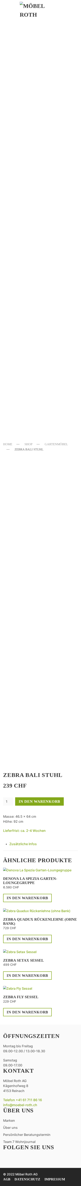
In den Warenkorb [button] (27, 898)
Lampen (21, 105)
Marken (22, 392)
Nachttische (29, 251)
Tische (20, 197)
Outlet (21, 379)
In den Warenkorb (39, 801)
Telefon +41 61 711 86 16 (22, 1100)
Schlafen (24, 210)
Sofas (18, 44)
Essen (18, 156)
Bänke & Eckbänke (37, 174)
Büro (18, 136)
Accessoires (28, 144)
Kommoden (26, 228)
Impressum (54, 1179)
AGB (6, 1179)
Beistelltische (32, 74)
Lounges (23, 320)
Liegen (21, 335)
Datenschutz (27, 1179)
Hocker (22, 327)
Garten (21, 294)
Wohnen (22, 34)
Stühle (21, 190)
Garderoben (28, 97)
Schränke (25, 259)
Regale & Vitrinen (37, 113)
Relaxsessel (28, 52)
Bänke (20, 304)
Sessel (20, 90)
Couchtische (29, 82)
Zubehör (23, 366)
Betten (21, 221)
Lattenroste (29, 236)
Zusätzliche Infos (23, 844)
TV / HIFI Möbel (31, 121)
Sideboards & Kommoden (29, 64)
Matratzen (26, 244)
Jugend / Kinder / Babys (34, 271)
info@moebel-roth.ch (20, 1105)
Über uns (23, 405)
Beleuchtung (30, 343)
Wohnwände (28, 128)
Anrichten (26, 167)
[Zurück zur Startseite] (40, 10)
